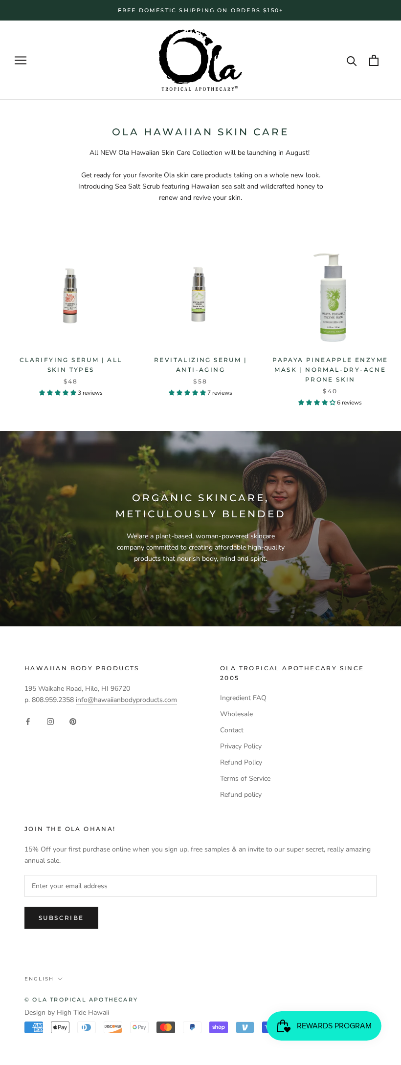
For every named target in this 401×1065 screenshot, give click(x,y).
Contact (232, 730)
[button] (58, 393)
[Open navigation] (20, 60)
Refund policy (241, 794)
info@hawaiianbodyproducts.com (126, 699)
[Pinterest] (72, 720)
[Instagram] (50, 720)
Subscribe (61, 917)
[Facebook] (27, 720)
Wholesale (236, 714)
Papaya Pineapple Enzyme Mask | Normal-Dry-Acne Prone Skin (330, 369)
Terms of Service (245, 778)
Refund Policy (241, 762)
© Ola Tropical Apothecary (81, 999)
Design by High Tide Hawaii (66, 1012)
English (39, 979)
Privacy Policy (241, 746)
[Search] (352, 60)
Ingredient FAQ (243, 698)
